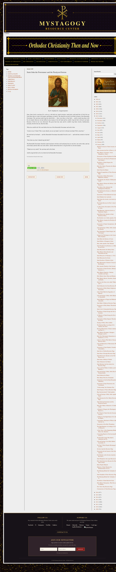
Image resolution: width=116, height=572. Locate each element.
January (99, 144)
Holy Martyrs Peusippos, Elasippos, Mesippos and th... (106, 333)
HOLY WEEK (11, 87)
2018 (97, 113)
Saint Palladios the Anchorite (104, 197)
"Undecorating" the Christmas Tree (105, 387)
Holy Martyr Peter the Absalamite (105, 377)
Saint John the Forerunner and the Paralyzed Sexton (105, 402)
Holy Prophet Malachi (102, 464)
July (98, 130)
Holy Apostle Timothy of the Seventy (106, 266)
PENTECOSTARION (13, 89)
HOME (9, 72)
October (99, 123)
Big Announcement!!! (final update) (106, 392)
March (99, 139)
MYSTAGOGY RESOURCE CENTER (15, 58)
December (100, 118)
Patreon (81, 525)
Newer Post (31, 177)
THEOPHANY (11, 81)
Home (86, 177)
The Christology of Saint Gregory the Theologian (106, 232)
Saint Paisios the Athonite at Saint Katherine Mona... (105, 214)
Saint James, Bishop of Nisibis (104, 359)
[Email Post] (28, 165)
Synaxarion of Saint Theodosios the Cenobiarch (106, 384)
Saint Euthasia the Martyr (103, 375)
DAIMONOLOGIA (53, 61)
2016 (97, 492)
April (98, 137)
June (98, 132)
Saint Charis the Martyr (102, 170)
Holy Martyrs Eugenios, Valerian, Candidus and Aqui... (105, 272)
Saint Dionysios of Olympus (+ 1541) (106, 255)
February (99, 142)
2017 (97, 116)
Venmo (87, 525)
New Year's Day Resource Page (105, 486)
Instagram (41, 525)
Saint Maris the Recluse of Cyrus (105, 239)
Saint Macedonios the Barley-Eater (105, 249)
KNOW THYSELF (62, 58)
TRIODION (11, 83)
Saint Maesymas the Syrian (103, 258)
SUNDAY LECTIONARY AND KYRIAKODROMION (15, 76)
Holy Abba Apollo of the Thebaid (105, 243)
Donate (68, 525)
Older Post (60, 177)
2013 (97, 499)
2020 (97, 109)
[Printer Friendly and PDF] (31, 168)
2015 (97, 495)
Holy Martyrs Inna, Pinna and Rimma (106, 276)
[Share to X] (40, 168)
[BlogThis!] (39, 168)
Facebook (30, 525)
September (100, 125)
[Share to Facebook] (42, 168)
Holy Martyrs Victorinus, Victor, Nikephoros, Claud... (105, 153)
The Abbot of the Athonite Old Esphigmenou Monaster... (104, 187)
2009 (97, 509)
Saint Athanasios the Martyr (104, 361)
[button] (4, 565)
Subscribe (74, 525)
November (100, 120)
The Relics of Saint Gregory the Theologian (105, 163)
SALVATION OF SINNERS (81, 61)
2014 (97, 497)
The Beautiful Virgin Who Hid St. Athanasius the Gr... (105, 438)
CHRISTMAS (11, 79)
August (99, 128)
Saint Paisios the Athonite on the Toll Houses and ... (106, 356)
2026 (97, 99)
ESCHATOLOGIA (41, 61)
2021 (97, 106)
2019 (97, 111)
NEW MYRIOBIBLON (66, 61)
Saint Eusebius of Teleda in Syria (105, 260)
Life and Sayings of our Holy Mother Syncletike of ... (106, 442)
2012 (97, 502)
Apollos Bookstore (77, 527)
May (98, 135)
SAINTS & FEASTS (13, 74)
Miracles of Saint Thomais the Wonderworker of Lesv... (104, 467)
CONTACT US (62, 532)
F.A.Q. (9, 91)
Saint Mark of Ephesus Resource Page (106, 303)
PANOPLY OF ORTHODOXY (13, 61)
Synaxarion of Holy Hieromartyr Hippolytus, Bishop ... (105, 176)
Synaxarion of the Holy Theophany (106, 424)
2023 (97, 102)
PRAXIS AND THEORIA (97, 61)
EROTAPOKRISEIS (49, 58)
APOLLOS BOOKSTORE (12, 64)
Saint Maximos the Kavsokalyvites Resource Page (105, 364)
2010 (97, 507)
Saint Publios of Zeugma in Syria (105, 241)
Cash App (94, 525)
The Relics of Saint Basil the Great (105, 480)
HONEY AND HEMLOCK (34, 58)
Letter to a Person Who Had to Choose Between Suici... (106, 340)
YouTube (48, 525)
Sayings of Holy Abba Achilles (104, 322)
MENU (7, 33)
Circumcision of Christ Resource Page (106, 489)
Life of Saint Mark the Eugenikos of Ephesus (106, 292)
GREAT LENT (11, 85)
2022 (97, 104)
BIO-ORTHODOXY (28, 61)
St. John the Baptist (44, 170)
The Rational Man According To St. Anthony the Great (106, 325)
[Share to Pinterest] (43, 168)
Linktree (55, 525)
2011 (97, 504)
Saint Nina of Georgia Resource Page (106, 353)
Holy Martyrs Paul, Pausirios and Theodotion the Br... (105, 252)
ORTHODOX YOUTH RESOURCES (78, 58)
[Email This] (37, 168)
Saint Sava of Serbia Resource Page (106, 351)
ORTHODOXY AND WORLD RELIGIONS (102, 58)
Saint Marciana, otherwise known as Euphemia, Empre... (106, 211)
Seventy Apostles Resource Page (105, 449)
